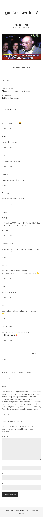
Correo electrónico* (7, 474)
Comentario (5, 436)
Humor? (15, 77)
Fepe (4, 155)
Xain (3, 348)
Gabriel (4, 117)
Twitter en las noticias (10, 98)
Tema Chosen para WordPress (16, 511)
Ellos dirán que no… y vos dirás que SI (16, 91)
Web (3, 483)
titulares (13, 80)
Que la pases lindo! (21, 12)
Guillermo (5, 193)
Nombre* (4, 464)
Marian (4, 136)
